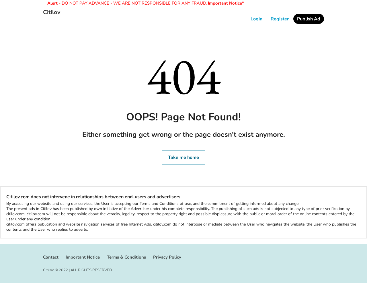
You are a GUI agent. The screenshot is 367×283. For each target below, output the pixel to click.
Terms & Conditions (126, 257)
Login (256, 19)
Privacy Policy (167, 257)
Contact (50, 257)
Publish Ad (308, 19)
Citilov (51, 12)
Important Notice (83, 257)
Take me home (183, 157)
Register (280, 19)
